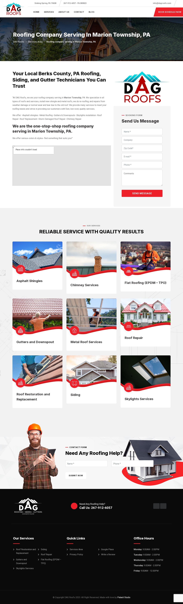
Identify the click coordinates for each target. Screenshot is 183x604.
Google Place (107, 549)
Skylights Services (139, 399)
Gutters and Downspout (35, 342)
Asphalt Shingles (29, 281)
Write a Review (108, 554)
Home (36, 12)
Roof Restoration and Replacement (26, 551)
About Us (63, 12)
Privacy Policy (76, 554)
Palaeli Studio (123, 597)
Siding (75, 395)
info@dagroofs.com (162, 3)
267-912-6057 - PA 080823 (75, 3)
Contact (79, 12)
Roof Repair (134, 338)
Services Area (76, 549)
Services (49, 12)
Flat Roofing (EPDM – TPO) (146, 283)
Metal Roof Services (86, 342)
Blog (91, 12)
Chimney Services (84, 285)
